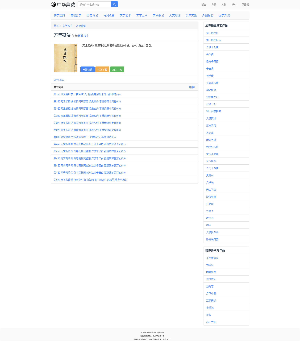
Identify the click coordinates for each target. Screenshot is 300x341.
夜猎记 (210, 307)
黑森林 (210, 175)
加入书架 (117, 69)
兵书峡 (210, 182)
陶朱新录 (211, 272)
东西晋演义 (212, 257)
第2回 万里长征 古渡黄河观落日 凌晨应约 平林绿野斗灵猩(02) (87, 108)
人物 (224, 4)
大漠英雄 (211, 118)
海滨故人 (211, 279)
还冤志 (210, 286)
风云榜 (245, 4)
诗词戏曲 (108, 15)
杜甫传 (210, 75)
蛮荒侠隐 (211, 161)
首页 (56, 25)
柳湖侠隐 (211, 90)
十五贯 (210, 68)
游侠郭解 (211, 196)
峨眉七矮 (211, 139)
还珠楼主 (83, 36)
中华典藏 (66, 4)
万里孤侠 (81, 25)
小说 (61, 79)
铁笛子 (210, 211)
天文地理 (174, 15)
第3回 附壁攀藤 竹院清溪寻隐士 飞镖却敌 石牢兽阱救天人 (85, 137)
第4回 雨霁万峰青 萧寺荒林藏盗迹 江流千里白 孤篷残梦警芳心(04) (90, 165)
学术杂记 (158, 15)
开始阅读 (87, 69)
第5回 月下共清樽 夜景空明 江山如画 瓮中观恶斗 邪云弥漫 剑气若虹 (90, 179)
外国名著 (207, 15)
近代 (56, 79)
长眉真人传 (212, 82)
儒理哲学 (75, 15)
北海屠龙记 (212, 97)
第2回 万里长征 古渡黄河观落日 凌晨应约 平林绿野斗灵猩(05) (87, 129)
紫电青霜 (211, 125)
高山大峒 (211, 321)
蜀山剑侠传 (212, 33)
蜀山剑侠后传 (213, 40)
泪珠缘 (210, 265)
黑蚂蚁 (210, 132)
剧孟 (208, 225)
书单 (234, 4)
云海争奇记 (212, 61)
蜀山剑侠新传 (213, 111)
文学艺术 (125, 15)
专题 (213, 4)
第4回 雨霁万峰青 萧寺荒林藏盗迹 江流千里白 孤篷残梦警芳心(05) (90, 172)
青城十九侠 (212, 47)
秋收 (208, 314)
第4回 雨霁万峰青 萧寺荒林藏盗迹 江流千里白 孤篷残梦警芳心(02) (90, 151)
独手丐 (210, 218)
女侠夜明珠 (212, 154)
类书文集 (191, 15)
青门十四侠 (212, 168)
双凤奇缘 (211, 300)
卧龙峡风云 (212, 239)
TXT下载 (102, 69)
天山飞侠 (211, 189)
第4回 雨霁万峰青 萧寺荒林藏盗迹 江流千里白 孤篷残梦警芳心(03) (90, 158)
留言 (203, 4)
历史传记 (92, 15)
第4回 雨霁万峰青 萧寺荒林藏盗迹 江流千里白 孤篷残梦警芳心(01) (90, 144)
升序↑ (192, 87)
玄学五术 (141, 15)
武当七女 (211, 104)
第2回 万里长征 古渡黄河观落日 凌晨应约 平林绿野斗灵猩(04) (87, 122)
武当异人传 (212, 146)
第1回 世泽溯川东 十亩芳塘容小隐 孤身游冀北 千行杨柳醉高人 (87, 94)
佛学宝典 (59, 15)
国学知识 (224, 15)
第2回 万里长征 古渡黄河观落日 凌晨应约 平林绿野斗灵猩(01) (87, 101)
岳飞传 (210, 54)
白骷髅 (210, 203)
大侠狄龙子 (212, 232)
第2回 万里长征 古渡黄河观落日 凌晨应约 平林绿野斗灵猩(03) (87, 115)
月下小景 (211, 293)
